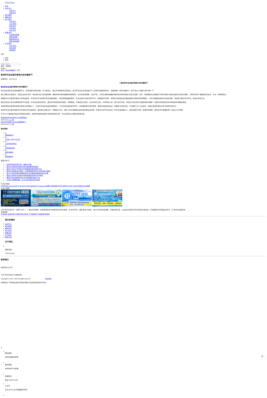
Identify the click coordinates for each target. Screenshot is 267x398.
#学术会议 (5, 186)
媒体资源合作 (14, 39)
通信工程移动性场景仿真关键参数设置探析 (21, 167)
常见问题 (12, 48)
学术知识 (12, 28)
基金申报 (11, 214)
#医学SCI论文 (67, 186)
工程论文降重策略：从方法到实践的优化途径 (22, 180)
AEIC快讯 (12, 24)
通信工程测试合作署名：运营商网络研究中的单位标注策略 (27, 171)
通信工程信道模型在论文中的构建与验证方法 (22, 178)
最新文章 (8, 237)
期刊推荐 (8, 15)
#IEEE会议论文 (32, 186)
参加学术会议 (6, 87)
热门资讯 (8, 19)
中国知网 (41, 214)
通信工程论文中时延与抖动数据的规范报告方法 (23, 169)
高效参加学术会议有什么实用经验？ (14, 118)
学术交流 (12, 30)
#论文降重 (86, 186)
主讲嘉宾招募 (14, 35)
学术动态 (12, 21)
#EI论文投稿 (77, 186)
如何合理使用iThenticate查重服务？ (13, 122)
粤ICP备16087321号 (37, 279)
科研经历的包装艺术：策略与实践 (18, 164)
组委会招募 (13, 37)
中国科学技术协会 (21, 214)
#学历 (60, 186)
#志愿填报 (54, 186)
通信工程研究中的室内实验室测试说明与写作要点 (24, 175)
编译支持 (8, 17)
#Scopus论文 (13, 186)
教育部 (47, 214)
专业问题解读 (10, 70)
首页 (6, 6)
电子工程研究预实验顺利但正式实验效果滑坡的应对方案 (26, 173)
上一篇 (11, 120)
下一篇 (11, 124)
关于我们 (8, 43)
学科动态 (12, 26)
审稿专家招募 (14, 41)
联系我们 (12, 50)
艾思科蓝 (4, 214)
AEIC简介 (12, 46)
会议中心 (8, 8)
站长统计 (48, 279)
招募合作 (8, 32)
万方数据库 (33, 214)
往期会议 (12, 13)
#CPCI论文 (22, 186)
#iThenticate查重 (44, 186)
